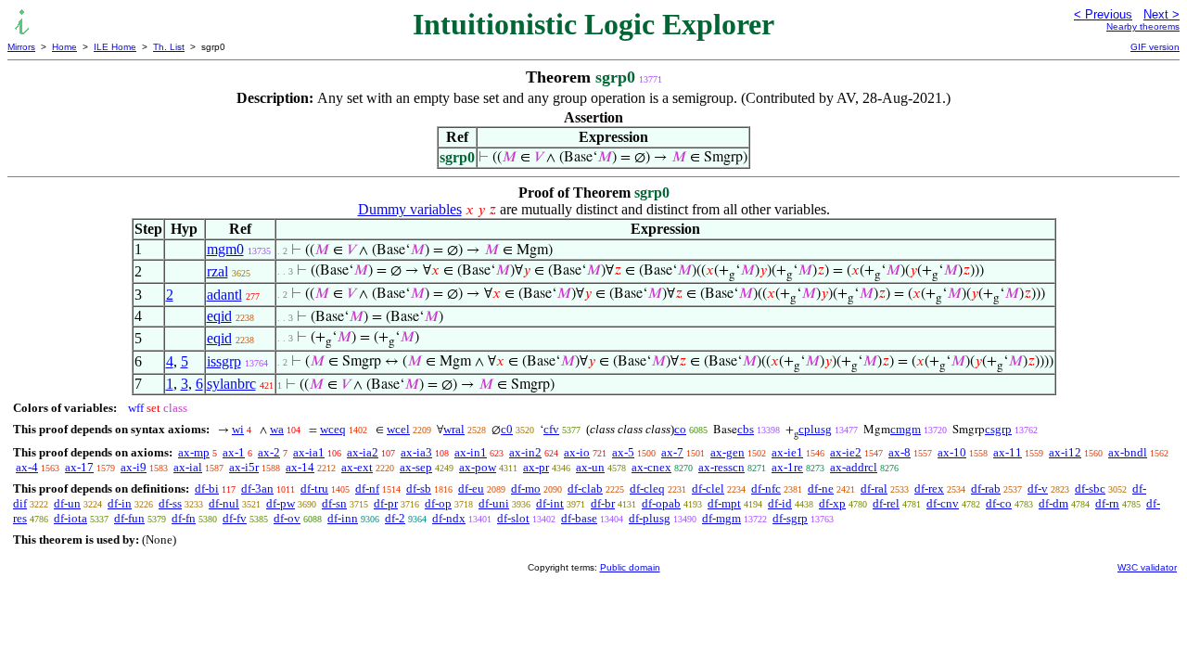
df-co (999, 503)
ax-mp (194, 452)
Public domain (630, 567)
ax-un (590, 467)
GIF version (1155, 47)
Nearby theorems (1143, 26)
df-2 (395, 518)
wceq (333, 429)
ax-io (577, 452)
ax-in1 (470, 452)
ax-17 (79, 467)
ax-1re (787, 467)
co (680, 429)
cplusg (815, 429)
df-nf (367, 488)
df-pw (280, 503)
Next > (1161, 14)
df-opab (661, 503)
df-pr (386, 503)
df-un (67, 503)
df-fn (184, 518)
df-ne (821, 488)
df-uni (494, 503)
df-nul (224, 503)
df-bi (207, 488)
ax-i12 (1065, 452)
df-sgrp (790, 518)
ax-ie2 (846, 452)
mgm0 (225, 249)
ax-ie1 (787, 452)
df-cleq (647, 488)
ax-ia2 (362, 452)
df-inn (342, 518)
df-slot (513, 518)
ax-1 (234, 452)
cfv (551, 429)
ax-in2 (525, 452)
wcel (398, 429)
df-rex (929, 488)
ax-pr (536, 467)
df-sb (418, 488)
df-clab (585, 488)
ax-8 (899, 452)
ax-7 (672, 452)
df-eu (471, 488)
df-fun (129, 518)
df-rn (1107, 503)
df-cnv (942, 503)
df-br (603, 503)
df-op (438, 503)
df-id (780, 503)
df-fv (235, 518)
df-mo (526, 488)
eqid (219, 316)
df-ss (170, 503)
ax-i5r (244, 467)
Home (64, 47)
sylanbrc (231, 384)
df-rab (986, 488)
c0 (507, 429)
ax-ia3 (416, 452)
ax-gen (727, 452)
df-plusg (649, 518)
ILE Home (115, 47)
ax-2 (269, 452)
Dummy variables (410, 209)
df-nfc (766, 488)
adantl (224, 294)
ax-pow (477, 467)
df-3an (257, 488)
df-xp (832, 503)
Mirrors (21, 47)
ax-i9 (134, 467)
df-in (120, 503)
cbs (745, 429)
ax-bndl (1127, 452)
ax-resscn (721, 467)
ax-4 (27, 467)
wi (238, 429)
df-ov (287, 518)
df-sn (334, 503)
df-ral (874, 488)
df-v (1037, 488)
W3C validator (1147, 567)
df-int (550, 503)
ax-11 (1007, 452)
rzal (217, 271)
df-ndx (449, 518)
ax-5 (623, 452)
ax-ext (357, 467)
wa (277, 429)
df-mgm (721, 518)
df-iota (70, 518)
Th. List (169, 47)
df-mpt (724, 503)
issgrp (224, 361)
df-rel (886, 503)
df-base (579, 518)
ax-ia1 (309, 452)
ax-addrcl (853, 467)
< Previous (1103, 14)
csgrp (998, 429)
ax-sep (416, 467)
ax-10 (952, 452)
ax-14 (300, 467)
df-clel (708, 488)
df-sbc (1090, 488)
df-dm (1053, 503)
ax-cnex (651, 467)
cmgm (905, 429)
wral (454, 429)
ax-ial (187, 467)
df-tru (314, 488)
